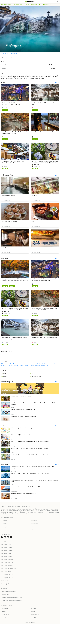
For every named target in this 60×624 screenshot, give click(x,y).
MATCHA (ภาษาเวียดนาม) (7, 565)
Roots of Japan (5, 594)
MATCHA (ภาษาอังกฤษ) (6, 547)
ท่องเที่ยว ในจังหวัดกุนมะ (7, 4)
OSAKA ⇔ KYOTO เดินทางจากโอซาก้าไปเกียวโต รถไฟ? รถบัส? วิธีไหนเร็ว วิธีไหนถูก (30, 441)
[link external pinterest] (8, 537)
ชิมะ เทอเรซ (34, 247)
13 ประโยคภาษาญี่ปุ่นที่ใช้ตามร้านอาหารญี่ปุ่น (21, 434)
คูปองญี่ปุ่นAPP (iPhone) (7, 574)
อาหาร (4, 373)
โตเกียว (27, 365)
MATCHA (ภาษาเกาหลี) (6, 556)
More (56, 82)
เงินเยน (43, 365)
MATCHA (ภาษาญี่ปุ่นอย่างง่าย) (8, 568)
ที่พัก (3, 363)
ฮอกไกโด (18, 363)
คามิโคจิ (48, 365)
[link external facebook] (2, 537)
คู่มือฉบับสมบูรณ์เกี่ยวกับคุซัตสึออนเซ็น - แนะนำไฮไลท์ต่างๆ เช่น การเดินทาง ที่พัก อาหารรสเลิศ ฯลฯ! (15, 103)
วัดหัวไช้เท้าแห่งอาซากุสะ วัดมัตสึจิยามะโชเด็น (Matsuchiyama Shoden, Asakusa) (29, 448)
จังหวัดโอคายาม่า (34, 529)
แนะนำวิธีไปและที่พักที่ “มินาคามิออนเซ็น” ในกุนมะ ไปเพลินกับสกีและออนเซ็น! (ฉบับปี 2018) (14, 132)
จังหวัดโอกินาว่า (34, 526)
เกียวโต (16, 365)
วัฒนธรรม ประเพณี (36, 376)
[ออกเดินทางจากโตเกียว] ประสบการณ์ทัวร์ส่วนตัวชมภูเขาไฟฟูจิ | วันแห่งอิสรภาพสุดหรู (30, 487)
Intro (2, 53)
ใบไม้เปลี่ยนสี (10, 365)
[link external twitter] (5, 537)
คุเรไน (33, 221)
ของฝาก (13, 363)
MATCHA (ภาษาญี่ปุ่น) (6, 544)
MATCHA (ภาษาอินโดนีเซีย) (7, 562)
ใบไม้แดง (4, 365)
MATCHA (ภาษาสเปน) (6, 571)
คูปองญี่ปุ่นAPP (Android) (7, 577)
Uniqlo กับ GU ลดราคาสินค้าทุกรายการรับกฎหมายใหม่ (23, 416)
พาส (34, 363)
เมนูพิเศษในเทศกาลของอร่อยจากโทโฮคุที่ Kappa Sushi (23, 409)
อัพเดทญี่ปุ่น (34, 4)
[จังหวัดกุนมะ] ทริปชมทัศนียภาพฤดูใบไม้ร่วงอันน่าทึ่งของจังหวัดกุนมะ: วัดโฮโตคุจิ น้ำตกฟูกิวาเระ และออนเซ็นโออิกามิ (15, 280)
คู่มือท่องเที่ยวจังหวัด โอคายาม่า (9, 591)
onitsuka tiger (44, 363)
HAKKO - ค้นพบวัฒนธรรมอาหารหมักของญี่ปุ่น (12, 600)
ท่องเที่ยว (5, 376)
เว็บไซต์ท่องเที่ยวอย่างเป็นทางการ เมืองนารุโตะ (12, 597)
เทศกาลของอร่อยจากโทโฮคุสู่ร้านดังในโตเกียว (21, 396)
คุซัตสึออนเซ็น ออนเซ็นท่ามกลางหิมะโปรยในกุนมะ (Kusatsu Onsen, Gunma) (13, 162)
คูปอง (28, 4)
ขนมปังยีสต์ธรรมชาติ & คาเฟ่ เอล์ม (9, 221)
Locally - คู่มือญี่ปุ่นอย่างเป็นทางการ (9, 583)
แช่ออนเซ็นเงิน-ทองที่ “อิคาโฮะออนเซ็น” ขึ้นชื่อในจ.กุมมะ (44, 132)
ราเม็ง (56, 363)
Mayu (35, 107)
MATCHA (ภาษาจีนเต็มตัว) (7, 550)
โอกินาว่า (22, 365)
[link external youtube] (11, 537)
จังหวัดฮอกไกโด (34, 523)
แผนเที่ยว (52, 363)
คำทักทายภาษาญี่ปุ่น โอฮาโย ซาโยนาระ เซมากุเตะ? (22, 428)
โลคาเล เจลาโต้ (35, 195)
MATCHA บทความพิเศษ (46, 4)
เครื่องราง (38, 365)
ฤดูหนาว (7, 363)
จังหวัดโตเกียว (5, 520)
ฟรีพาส (38, 363)
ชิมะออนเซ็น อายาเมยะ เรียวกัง (8, 195)
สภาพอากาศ (25, 363)
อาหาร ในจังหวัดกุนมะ (19, 4)
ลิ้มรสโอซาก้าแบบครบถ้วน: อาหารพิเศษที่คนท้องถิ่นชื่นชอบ (24, 493)
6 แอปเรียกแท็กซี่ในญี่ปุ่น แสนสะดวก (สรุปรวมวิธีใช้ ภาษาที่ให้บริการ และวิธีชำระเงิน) (30, 455)
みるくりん (6, 342)
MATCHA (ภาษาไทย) (6, 553)
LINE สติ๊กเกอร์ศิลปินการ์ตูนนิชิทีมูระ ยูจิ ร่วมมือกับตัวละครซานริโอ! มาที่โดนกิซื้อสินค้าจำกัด (22, 390)
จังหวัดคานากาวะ (6, 529)
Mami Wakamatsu (7, 107)
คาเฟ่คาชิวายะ (5, 247)
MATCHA (5, 136)
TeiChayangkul (37, 166)
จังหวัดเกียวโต (5, 523)
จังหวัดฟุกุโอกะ (5, 526)
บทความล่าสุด (13, 53)
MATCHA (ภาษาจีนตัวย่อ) (7, 559)
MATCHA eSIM (4, 580)
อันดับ (6, 53)
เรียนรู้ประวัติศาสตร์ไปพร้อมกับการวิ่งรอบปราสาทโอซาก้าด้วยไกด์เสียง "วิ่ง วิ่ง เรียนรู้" (30, 473)
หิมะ (30, 363)
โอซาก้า (32, 365)
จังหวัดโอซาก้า (34, 520)
